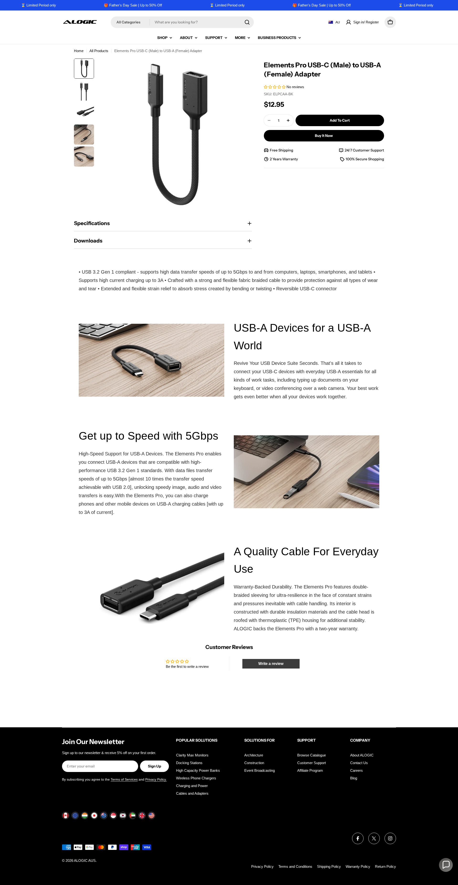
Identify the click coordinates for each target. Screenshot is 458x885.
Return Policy (385, 866)
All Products (98, 51)
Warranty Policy (358, 866)
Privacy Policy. (156, 779)
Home (78, 51)
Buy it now (324, 135)
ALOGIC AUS (85, 860)
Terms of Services (124, 779)
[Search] (247, 22)
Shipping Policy (329, 866)
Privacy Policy (262, 866)
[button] (275, 87)
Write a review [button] (270, 664)
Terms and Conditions (295, 866)
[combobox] (182, 22)
